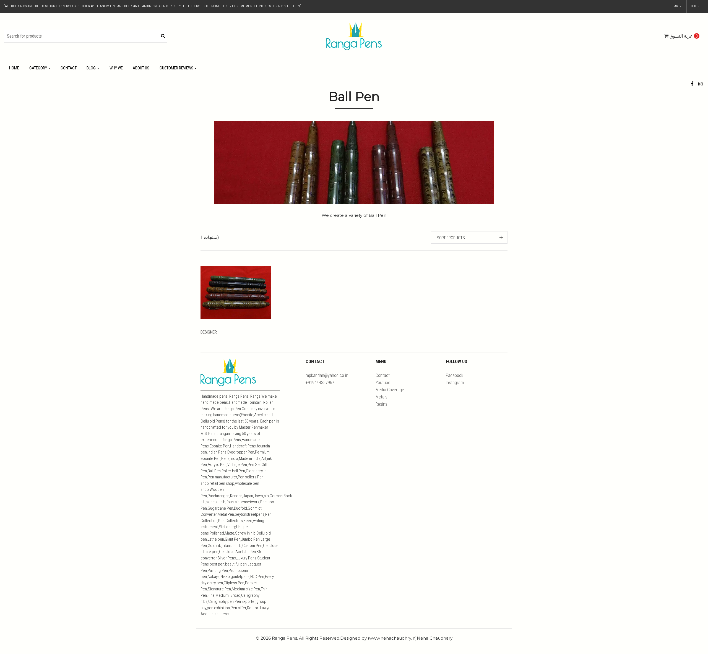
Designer (209, 332)
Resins (381, 404)
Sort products (451, 237)
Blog (91, 68)
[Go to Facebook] (692, 84)
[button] (695, 6)
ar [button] (676, 6)
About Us (141, 68)
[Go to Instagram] (700, 84)
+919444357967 (320, 382)
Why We (116, 68)
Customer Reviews (176, 68)
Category (38, 68)
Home (14, 68)
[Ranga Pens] (354, 36)
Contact (69, 68)
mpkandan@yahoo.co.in (327, 375)
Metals (381, 397)
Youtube (383, 382)
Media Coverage (390, 389)
